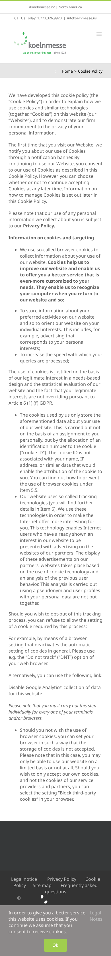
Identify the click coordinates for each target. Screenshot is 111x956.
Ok (55, 945)
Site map (42, 885)
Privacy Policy (61, 879)
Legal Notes (96, 916)
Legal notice (24, 879)
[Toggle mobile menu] (99, 34)
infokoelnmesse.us (82, 18)
